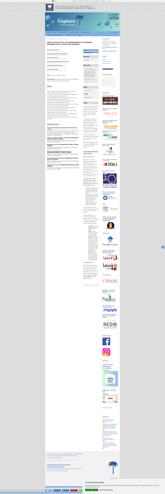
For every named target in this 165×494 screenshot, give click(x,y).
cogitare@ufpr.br (79, 453)
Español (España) (106, 61)
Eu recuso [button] (95, 490)
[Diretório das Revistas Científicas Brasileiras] (110, 113)
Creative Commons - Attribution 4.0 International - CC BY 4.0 (90, 220)
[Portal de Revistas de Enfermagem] (110, 136)
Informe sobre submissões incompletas (107, 366)
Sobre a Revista (63, 32)
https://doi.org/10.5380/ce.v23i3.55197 (58, 75)
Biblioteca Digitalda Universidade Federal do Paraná (75, 7)
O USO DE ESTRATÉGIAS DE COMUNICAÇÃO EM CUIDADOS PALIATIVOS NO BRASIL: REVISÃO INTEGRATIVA (109, 444)
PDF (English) (88, 52)
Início (48, 38)
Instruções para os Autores (55, 34)
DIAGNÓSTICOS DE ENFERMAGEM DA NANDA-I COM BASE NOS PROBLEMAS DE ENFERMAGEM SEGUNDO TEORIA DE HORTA (109, 426)
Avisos (74, 34)
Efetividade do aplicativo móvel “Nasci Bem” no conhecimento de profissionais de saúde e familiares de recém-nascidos (109, 433)
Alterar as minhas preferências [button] (106, 490)
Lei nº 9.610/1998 (87, 138)
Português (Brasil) (106, 63)
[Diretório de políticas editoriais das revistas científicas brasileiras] (110, 126)
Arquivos (54, 32)
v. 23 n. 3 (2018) (59, 38)
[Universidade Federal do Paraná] (110, 43)
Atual (48, 32)
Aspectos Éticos (85, 32)
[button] (48, 490)
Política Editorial (74, 32)
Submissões (68, 34)
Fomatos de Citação (89, 81)
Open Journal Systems (107, 407)
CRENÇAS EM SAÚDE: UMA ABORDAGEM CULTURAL (108, 420)
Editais (80, 34)
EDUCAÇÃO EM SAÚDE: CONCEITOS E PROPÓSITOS (108, 439)
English (104, 59)
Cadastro (116, 14)
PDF (86, 50)
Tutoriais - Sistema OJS (109, 391)
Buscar (115, 32)
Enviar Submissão (107, 69)
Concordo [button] (88, 490)
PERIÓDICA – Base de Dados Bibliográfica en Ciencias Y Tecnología (108, 291)
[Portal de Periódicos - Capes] (110, 100)
